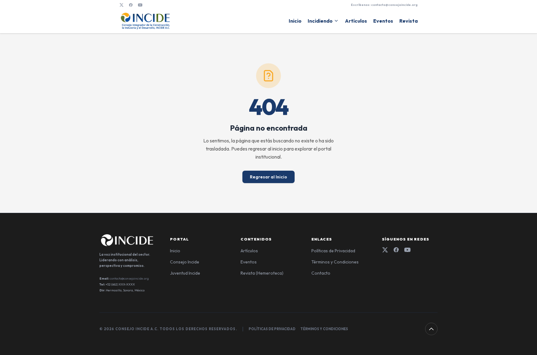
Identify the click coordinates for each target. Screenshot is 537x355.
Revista (408, 21)
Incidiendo (320, 21)
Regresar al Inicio (268, 177)
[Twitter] (385, 250)
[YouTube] (140, 5)
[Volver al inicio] (431, 329)
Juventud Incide (185, 273)
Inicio (295, 21)
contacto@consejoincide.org (129, 278)
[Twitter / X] (121, 5)
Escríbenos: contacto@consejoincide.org (384, 5)
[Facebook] (131, 5)
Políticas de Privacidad (333, 251)
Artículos (356, 21)
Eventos (383, 21)
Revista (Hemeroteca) (262, 273)
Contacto (320, 273)
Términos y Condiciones (335, 262)
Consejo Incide (184, 262)
